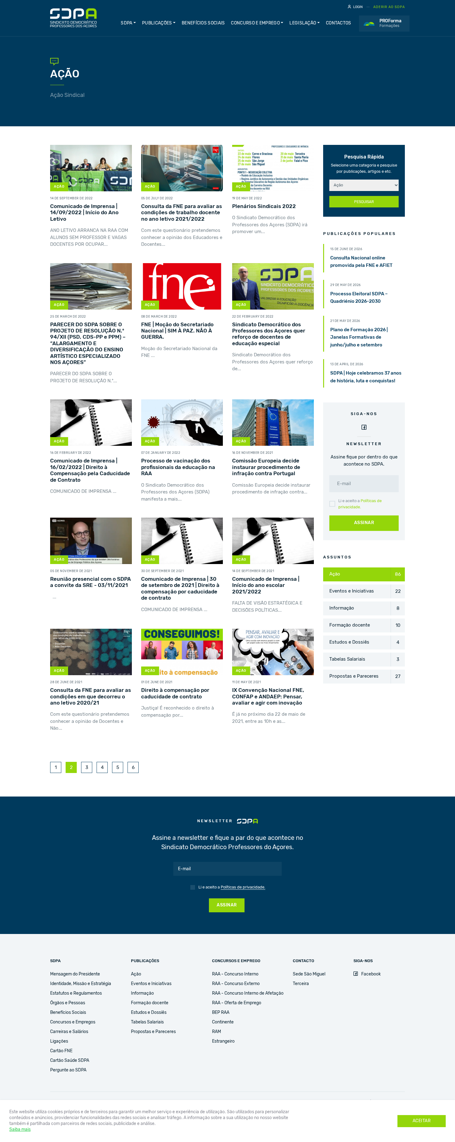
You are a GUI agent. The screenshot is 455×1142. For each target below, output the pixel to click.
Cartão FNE (61, 1051)
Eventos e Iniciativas (151, 984)
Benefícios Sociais (203, 23)
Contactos (338, 23)
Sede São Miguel (309, 974)
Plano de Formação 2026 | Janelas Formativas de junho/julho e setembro (359, 337)
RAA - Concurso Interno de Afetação (248, 993)
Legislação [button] (302, 23)
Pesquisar (364, 202)
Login (358, 7)
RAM (216, 1032)
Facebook (370, 974)
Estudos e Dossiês (149, 1012)
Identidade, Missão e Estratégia (80, 984)
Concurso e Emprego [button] (255, 23)
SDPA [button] (126, 23)
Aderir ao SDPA (389, 7)
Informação (142, 993)
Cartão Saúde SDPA (69, 1060)
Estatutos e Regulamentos (76, 993)
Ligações (59, 1041)
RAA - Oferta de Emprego (236, 1003)
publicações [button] (157, 23)
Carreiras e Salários (69, 1032)
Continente (223, 1022)
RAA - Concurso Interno (235, 974)
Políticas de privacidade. (243, 887)
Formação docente (149, 1003)
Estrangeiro (223, 1041)
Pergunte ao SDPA (68, 1070)
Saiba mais (20, 1129)
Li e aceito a (360, 504)
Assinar (364, 523)
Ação (136, 974)
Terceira (301, 984)
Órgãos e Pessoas (67, 1003)
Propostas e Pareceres (153, 1032)
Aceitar (422, 1121)
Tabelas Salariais (147, 1022)
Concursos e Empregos (72, 1022)
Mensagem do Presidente (75, 974)
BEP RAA (220, 1012)
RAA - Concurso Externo (236, 984)
